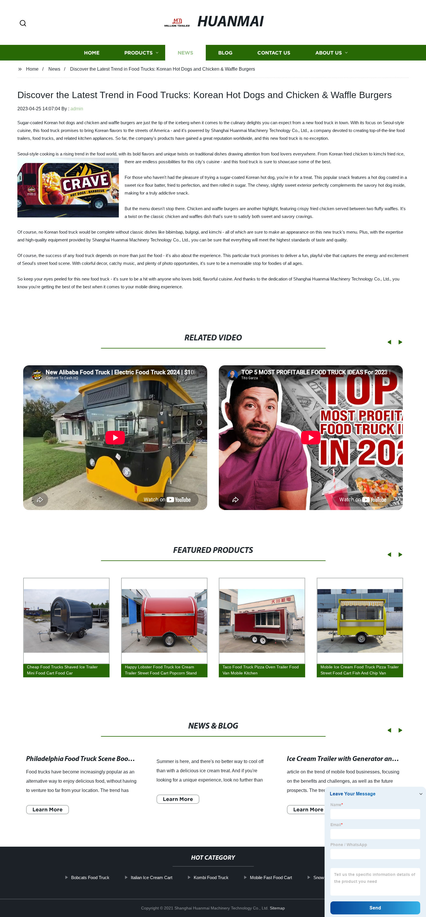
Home (91, 53)
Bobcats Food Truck (90, 877)
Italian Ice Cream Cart (151, 877)
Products (138, 53)
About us (328, 53)
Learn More (47, 809)
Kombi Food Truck (211, 877)
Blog (225, 53)
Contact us (273, 53)
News (185, 53)
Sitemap (277, 908)
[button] (22, 23)
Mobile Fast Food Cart (271, 877)
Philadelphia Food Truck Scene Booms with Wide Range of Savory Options (133, 759)
